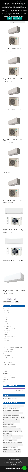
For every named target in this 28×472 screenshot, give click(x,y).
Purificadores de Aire (8, 315)
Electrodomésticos (8, 354)
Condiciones (19, 462)
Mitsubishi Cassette (13, 440)
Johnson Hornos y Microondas (9, 426)
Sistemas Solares (8, 351)
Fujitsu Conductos (7, 410)
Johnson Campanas (7, 419)
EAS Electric (5, 408)
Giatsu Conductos (7, 415)
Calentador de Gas (8, 345)
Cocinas (6, 366)
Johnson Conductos (16, 422)
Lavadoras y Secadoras (9, 358)
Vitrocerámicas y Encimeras (10, 364)
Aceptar (9, 18)
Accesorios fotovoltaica (9, 377)
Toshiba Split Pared (17, 451)
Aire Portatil (6, 312)
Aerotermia (6, 334)
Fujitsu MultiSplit (15, 410)
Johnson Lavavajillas (7, 429)
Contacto (5, 379)
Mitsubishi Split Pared (7, 445)
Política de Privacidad (13, 459)
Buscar (16, 301)
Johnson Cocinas (6, 422)
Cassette (6, 321)
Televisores (6, 371)
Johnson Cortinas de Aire (9, 328)
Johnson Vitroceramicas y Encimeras (10, 435)
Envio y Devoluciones (9, 462)
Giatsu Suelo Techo (16, 417)
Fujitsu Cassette (16, 408)
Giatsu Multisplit (15, 415)
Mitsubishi (5, 440)
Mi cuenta (13, 464)
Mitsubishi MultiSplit (18, 442)
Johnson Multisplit (16, 429)
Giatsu (13, 413)
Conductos (6, 319)
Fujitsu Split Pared (7, 413)
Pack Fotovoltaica (8, 375)
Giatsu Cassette (19, 413)
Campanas (6, 369)
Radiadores (6, 338)
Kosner (20, 435)
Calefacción (6, 332)
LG (12, 438)
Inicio (4, 381)
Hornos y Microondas (9, 362)
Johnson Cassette (16, 419)
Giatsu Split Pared (7, 417)
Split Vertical (7, 330)
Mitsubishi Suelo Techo (18, 445)
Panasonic (5, 447)
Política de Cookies (9, 461)
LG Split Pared (17, 438)
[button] (24, 468)
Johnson (22, 417)
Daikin (4, 406)
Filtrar (5, 391)
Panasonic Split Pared (7, 449)
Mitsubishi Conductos (7, 442)
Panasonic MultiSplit (13, 447)
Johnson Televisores (7, 433)
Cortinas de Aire (7, 326)
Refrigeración (7, 355)
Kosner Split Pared (7, 438)
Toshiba (19, 449)
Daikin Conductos (11, 406)
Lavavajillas (6, 360)
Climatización (6, 309)
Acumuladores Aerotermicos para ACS (13, 347)
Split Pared (6, 310)
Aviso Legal (19, 461)
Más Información (17, 18)
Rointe (15, 449)
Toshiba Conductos (7, 451)
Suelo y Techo (7, 324)
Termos (5, 343)
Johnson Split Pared (18, 431)
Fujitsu (10, 408)
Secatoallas (6, 340)
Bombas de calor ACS (10, 336)
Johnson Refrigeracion (7, 431)
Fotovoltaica (6, 373)
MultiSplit (6, 317)
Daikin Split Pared (19, 406)
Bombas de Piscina (8, 349)
